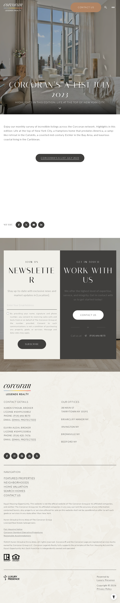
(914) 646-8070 (98, 336)
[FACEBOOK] (7, 456)
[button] (88, 315)
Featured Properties (19, 478)
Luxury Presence (106, 580)
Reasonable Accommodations (17, 535)
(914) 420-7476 (21, 435)
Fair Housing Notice (13, 529)
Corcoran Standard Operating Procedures (23, 532)
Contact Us (86, 7)
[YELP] (37, 456)
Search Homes (14, 490)
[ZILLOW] (29, 456)
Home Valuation (16, 486)
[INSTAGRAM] (14, 456)
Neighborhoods (16, 482)
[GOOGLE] (22, 456)
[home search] (105, 7)
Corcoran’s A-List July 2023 (60, 158)
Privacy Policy (104, 589)
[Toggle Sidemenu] (113, 7)
